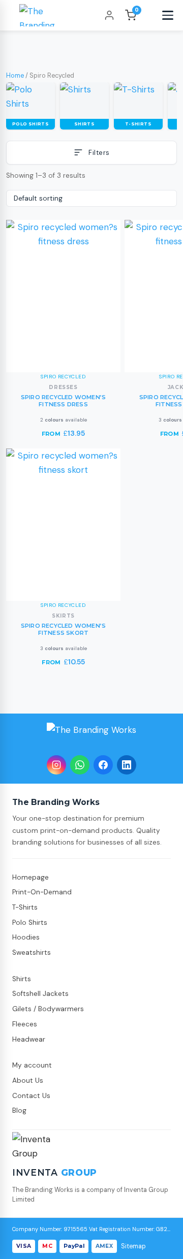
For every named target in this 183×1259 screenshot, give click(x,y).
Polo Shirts (29, 922)
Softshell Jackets (40, 993)
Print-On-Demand (42, 892)
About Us (27, 1080)
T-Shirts (25, 907)
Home (15, 76)
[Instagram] (56, 764)
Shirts (21, 979)
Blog (19, 1110)
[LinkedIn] (126, 764)
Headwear (28, 1039)
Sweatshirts (31, 952)
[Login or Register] (109, 15)
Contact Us (31, 1095)
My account (32, 1065)
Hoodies (26, 937)
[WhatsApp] (79, 764)
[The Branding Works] (91, 736)
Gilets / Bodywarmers (48, 1009)
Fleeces (24, 1024)
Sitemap (133, 1246)
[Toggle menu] (168, 15)
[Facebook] (103, 764)
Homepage (30, 877)
